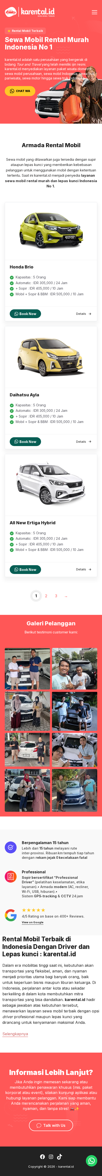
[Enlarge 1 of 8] (44, 654)
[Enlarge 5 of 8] (44, 739)
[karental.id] (30, 11)
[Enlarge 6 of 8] (91, 739)
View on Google (32, 922)
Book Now (27, 314)
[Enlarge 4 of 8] (91, 697)
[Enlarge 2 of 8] (91, 654)
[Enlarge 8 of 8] (91, 775)
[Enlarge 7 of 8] (44, 775)
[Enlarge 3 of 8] (44, 697)
